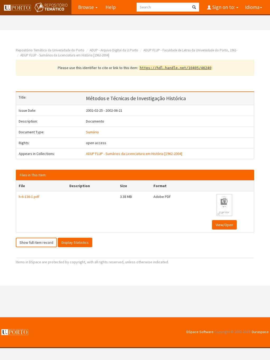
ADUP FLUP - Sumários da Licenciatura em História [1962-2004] (64, 55)
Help (110, 7)
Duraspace (260, 331)
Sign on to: (223, 7)
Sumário (92, 132)
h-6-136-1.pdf (29, 196)
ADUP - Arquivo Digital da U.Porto (114, 50)
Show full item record (36, 242)
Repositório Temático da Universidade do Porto (50, 50)
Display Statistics (75, 242)
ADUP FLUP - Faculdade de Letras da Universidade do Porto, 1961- (190, 50)
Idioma (252, 7)
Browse (86, 7)
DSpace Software (200, 331)
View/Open (224, 224)
